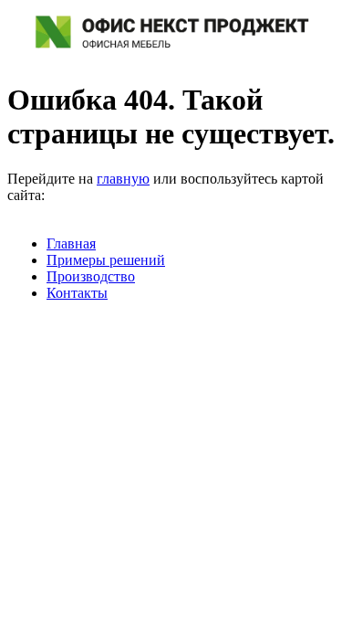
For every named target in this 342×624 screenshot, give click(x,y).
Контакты (77, 293)
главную (123, 178)
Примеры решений (106, 260)
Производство (91, 276)
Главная (71, 243)
